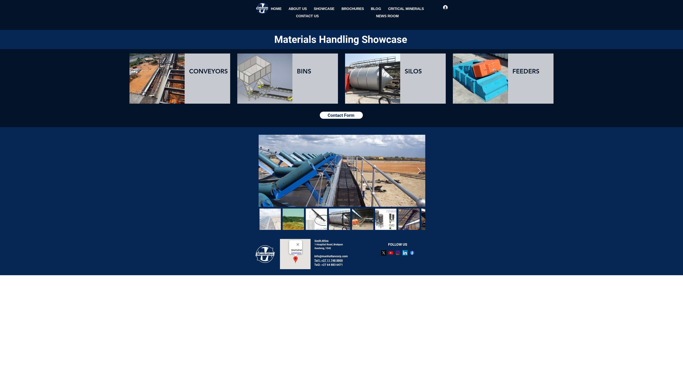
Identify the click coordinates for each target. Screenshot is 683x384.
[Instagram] (398, 252)
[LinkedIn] (405, 252)
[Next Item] (419, 170)
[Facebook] (412, 252)
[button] (297, 9)
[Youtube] (390, 252)
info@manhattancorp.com (331, 256)
